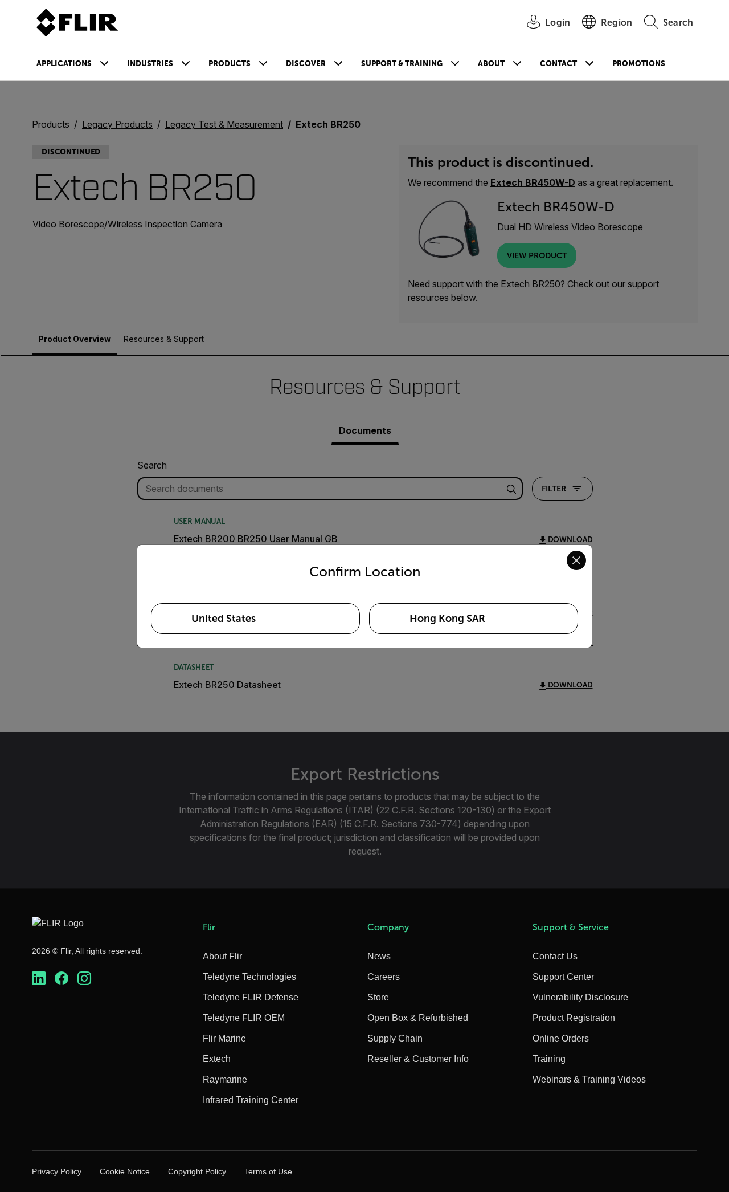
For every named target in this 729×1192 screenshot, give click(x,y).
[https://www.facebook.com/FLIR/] (61, 978)
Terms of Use (268, 1171)
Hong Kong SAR (447, 618)
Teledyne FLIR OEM (244, 1018)
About (491, 63)
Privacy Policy (56, 1171)
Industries (150, 63)
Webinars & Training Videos (589, 1079)
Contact (558, 63)
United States (223, 618)
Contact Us (555, 956)
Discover (306, 63)
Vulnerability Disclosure (580, 997)
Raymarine (225, 1079)
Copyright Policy (197, 1171)
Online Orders (561, 1038)
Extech (217, 1059)
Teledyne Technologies (249, 977)
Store (378, 997)
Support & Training (402, 63)
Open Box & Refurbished (417, 1018)
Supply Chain (395, 1038)
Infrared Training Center (250, 1100)
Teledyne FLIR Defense (250, 997)
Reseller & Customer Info (418, 1059)
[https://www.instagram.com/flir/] (84, 978)
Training (549, 1059)
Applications (64, 63)
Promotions (638, 63)
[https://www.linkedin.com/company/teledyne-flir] (39, 978)
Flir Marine (224, 1038)
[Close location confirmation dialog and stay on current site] (576, 560)
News (379, 956)
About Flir (222, 956)
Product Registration (574, 1018)
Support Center (563, 977)
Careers (383, 977)
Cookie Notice (125, 1171)
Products (229, 63)
